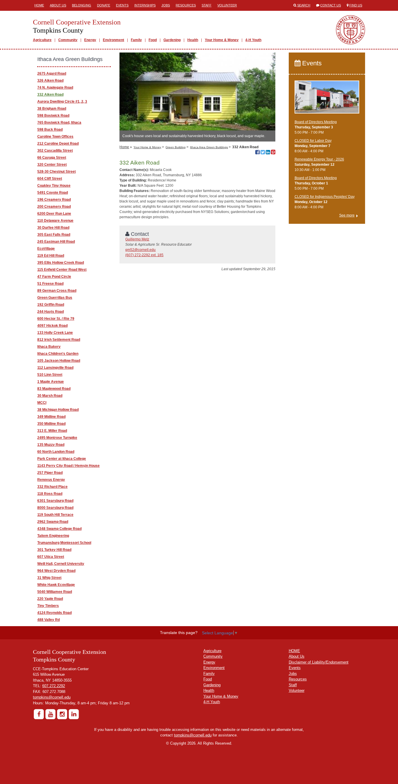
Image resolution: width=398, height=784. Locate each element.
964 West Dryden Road (56, 571)
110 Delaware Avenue (55, 221)
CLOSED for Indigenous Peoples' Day (325, 197)
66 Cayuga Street (51, 158)
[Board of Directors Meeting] (327, 99)
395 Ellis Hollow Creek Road (60, 263)
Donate (103, 5)
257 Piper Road (50, 473)
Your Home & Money (222, 40)
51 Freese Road (50, 284)
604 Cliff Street (49, 179)
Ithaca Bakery (49, 347)
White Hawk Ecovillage (56, 585)
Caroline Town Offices (55, 137)
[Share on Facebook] (257, 153)
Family (136, 40)
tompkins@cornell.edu (52, 697)
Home (39, 5)
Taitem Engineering (53, 536)
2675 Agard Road (51, 73)
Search (303, 5)
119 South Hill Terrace (55, 515)
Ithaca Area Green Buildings (209, 147)
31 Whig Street (49, 578)
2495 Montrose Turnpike (57, 438)
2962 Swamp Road (52, 522)
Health (192, 40)
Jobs (165, 5)
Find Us (355, 5)
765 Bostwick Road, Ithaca (59, 123)
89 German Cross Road (56, 291)
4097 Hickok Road (52, 326)
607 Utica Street (50, 557)
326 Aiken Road (50, 80)
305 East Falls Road (53, 235)
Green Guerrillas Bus (54, 298)
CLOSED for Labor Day (313, 141)
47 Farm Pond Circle (54, 277)
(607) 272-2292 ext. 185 (144, 255)
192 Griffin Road (50, 305)
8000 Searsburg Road (55, 508)
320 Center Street (52, 165)
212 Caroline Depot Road (58, 144)
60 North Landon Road (55, 452)
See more (347, 215)
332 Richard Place (52, 487)
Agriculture (42, 40)
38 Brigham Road (51, 108)
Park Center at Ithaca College (61, 459)
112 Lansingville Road (55, 368)
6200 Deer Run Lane (54, 214)
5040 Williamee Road (54, 592)
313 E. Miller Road (52, 431)
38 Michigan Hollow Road (58, 410)
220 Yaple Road (50, 599)
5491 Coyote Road (52, 193)
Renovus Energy (51, 480)
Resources (186, 5)
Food (153, 40)
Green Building (175, 147)
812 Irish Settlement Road (58, 340)
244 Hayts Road (50, 312)
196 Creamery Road (54, 200)
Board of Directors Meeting (316, 122)
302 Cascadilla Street (55, 151)
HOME (294, 651)
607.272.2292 (53, 686)
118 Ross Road (49, 494)
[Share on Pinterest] (273, 153)
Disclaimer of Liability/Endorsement (318, 662)
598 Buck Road (50, 130)
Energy (90, 40)
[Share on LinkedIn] (268, 153)
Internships (145, 5)
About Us (58, 5)
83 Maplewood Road (54, 389)
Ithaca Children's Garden (57, 354)
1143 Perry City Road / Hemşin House (68, 466)
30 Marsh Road (49, 396)
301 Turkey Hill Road (54, 550)
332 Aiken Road (50, 94)
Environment (113, 40)
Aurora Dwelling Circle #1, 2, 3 (62, 101)
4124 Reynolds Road (54, 613)
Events (122, 5)
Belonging (81, 5)
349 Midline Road (51, 417)
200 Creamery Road (54, 207)
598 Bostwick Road (53, 116)
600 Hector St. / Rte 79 (55, 319)
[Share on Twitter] (262, 153)
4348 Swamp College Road (59, 529)
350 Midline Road (51, 424)
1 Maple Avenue (50, 382)
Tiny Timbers (48, 606)
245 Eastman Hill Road (56, 242)
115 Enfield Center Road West (62, 270)
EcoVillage (46, 249)
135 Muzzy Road (50, 445)
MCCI (41, 403)
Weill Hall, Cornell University (60, 564)
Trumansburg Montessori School (64, 543)
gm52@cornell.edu (140, 250)
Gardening (172, 40)
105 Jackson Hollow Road (58, 361)
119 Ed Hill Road (50, 256)
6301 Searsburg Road (55, 501)
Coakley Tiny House (54, 186)
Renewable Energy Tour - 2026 (319, 159)
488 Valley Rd (48, 620)
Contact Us (330, 5)
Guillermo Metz (137, 239)
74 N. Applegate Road (55, 87)
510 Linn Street (49, 375)
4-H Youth (253, 40)
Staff (207, 5)
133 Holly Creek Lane (55, 333)
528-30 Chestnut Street (56, 172)
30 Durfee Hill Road (53, 228)
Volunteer (227, 5)
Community (68, 40)
